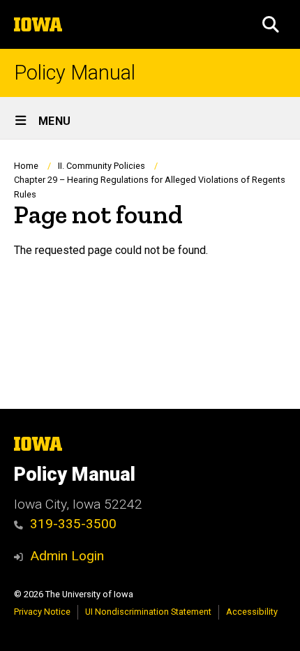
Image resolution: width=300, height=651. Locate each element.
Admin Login (67, 556)
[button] (270, 24)
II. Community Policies (101, 165)
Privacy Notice (42, 611)
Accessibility (252, 611)
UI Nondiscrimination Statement (148, 611)
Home (26, 165)
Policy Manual (74, 73)
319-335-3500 (73, 524)
